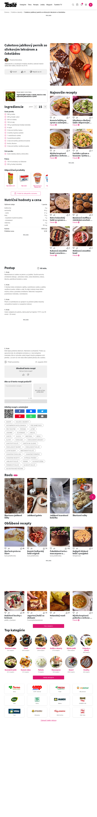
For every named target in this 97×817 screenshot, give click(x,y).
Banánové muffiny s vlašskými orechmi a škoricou (82, 219)
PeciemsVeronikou (16, 60)
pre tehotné (11, 429)
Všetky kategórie (48, 677)
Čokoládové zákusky (35, 440)
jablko (32, 432)
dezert (8, 422)
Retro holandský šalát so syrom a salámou (57, 219)
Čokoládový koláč (32, 447)
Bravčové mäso (10, 648)
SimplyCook (77, 556)
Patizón (41, 670)
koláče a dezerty (22, 422)
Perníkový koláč (12, 465)
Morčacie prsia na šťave (12, 552)
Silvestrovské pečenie (14, 468)
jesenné (9, 432)
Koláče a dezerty (16, 12)
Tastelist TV (58, 5)
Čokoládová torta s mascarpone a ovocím (58, 552)
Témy (30, 5)
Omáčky (86, 670)
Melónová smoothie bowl (82, 252)
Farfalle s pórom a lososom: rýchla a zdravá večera (81, 154)
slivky (8, 440)
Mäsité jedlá (40, 648)
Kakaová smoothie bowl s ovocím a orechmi (58, 252)
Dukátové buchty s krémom (13, 616)
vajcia (18, 436)
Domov (6, 12)
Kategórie (23, 5)
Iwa (51, 618)
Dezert (71, 670)
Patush (52, 125)
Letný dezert (11, 450)
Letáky (42, 5)
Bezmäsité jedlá (10, 670)
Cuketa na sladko (29, 443)
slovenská (21, 432)
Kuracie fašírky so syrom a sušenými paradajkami (58, 121)
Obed (26, 648)
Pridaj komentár (26, 401)
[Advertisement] (48, 28)
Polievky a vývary (86, 649)
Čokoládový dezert (13, 447)
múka (39, 436)
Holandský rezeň (57, 615)
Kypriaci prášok (30, 458)
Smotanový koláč (27, 450)
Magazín (49, 5)
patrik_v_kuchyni (10, 620)
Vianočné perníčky (33, 454)
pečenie (23, 429)
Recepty (36, 5)
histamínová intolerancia (16, 425)
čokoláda (19, 440)
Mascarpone (56, 670)
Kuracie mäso (26, 670)
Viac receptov (48, 626)
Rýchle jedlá (71, 648)
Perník (25, 461)
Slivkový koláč (29, 465)
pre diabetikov (36, 425)
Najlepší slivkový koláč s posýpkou (80, 552)
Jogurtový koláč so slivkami (35, 616)
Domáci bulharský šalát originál (35, 552)
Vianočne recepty (13, 458)
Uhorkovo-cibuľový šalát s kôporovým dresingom (81, 121)
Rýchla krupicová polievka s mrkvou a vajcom (59, 154)
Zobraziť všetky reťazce (48, 720)
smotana (28, 436)
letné (33, 429)
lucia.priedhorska (10, 556)
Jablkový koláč (12, 461)
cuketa (8, 436)
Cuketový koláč (12, 443)
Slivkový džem (37, 461)
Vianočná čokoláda (13, 454)
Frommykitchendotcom (35, 620)
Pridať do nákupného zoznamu (27, 193)
